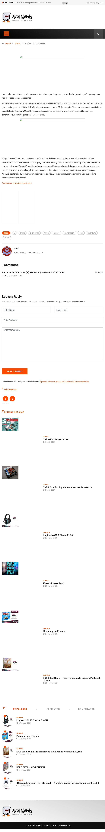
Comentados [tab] (86, 709)
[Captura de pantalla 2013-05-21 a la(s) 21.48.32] (52, 73)
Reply (100, 272)
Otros (17, 43)
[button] (63, 3)
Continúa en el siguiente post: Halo (17, 183)
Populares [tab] (20, 709)
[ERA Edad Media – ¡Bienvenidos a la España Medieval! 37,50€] (21, 680)
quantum (92, 233)
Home (8, 43)
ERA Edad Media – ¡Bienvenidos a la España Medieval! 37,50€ (72, 679)
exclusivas (34, 233)
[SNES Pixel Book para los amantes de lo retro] (21, 488)
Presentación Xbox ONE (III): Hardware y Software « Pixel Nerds (33, 272)
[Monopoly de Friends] (21, 632)
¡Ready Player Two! (53, 583)
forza (46, 233)
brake (22, 233)
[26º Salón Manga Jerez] (21, 440)
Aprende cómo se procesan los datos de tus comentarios (64, 382)
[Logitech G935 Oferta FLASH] (21, 536)
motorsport (69, 233)
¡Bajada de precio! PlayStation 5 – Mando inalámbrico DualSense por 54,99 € (58, 782)
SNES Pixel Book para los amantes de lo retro (33, 3)
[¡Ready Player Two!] (21, 584)
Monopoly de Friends (54, 631)
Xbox (7, 238)
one (81, 233)
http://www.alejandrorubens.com (28, 253)
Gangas (46, 532)
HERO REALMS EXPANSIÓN (30, 767)
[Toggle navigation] (6, 34)
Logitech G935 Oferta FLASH (58, 535)
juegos (56, 233)
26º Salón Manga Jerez (55, 439)
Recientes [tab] (53, 709)
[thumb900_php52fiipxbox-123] (52, 136)
